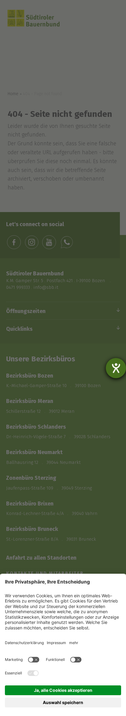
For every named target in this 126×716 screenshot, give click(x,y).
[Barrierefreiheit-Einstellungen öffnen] (116, 368)
